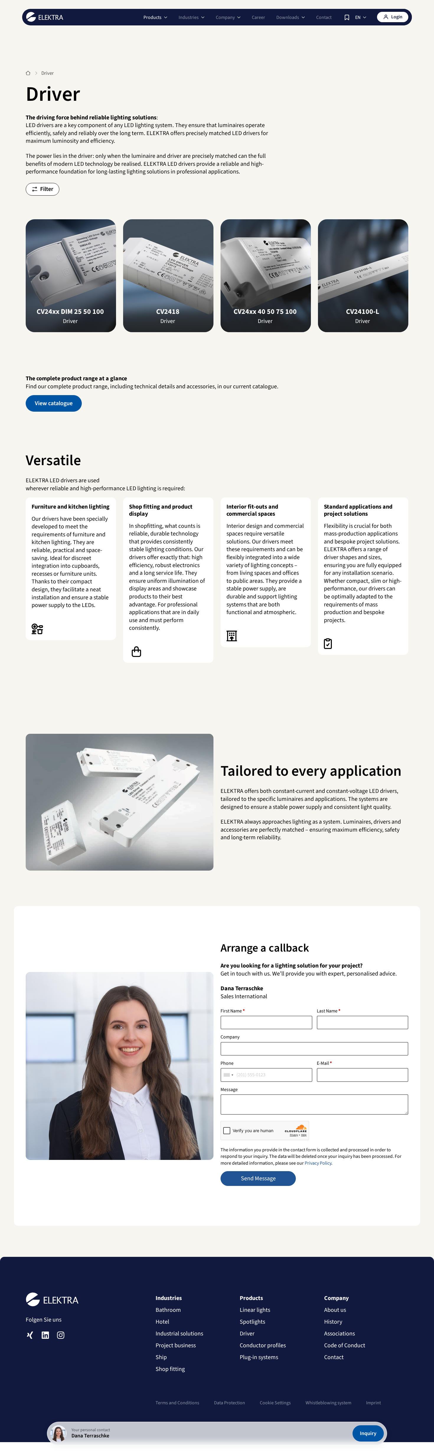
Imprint (373, 1403)
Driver (247, 1334)
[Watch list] (347, 17)
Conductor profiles (263, 1345)
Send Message (258, 1178)
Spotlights (252, 1322)
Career (258, 17)
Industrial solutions (179, 1334)
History (333, 1322)
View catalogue (54, 403)
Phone (227, 1063)
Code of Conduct (344, 1345)
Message (229, 1089)
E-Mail (324, 1063)
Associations (339, 1334)
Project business (176, 1345)
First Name (233, 1011)
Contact (324, 17)
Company (230, 1037)
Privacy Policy (318, 1163)
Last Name (328, 1011)
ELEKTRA (45, 17)
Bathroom (168, 1310)
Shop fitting (170, 1369)
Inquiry (368, 1433)
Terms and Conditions (177, 1403)
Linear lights (255, 1310)
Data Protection (229, 1403)
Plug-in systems (259, 1357)
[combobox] (228, 1074)
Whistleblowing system (328, 1403)
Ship (161, 1357)
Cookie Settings (275, 1403)
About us (335, 1310)
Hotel (162, 1322)
